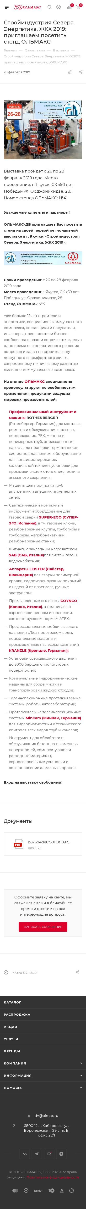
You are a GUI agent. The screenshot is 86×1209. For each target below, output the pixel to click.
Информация (18, 1075)
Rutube (49, 1154)
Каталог (12, 1002)
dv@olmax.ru (46, 1115)
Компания (15, 1063)
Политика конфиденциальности (53, 1177)
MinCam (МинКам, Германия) (53, 718)
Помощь (13, 1088)
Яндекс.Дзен (61, 1154)
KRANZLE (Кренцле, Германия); (39, 650)
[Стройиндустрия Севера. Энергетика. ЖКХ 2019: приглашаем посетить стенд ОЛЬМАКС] (43, 129)
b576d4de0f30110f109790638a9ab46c (50, 842)
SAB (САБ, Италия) (26, 555)
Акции (10, 1027)
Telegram (37, 1154)
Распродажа (17, 1014)
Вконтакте (25, 1154)
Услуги (11, 1039)
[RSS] (69, 72)
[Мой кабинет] (58, 7)
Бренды (12, 1051)
